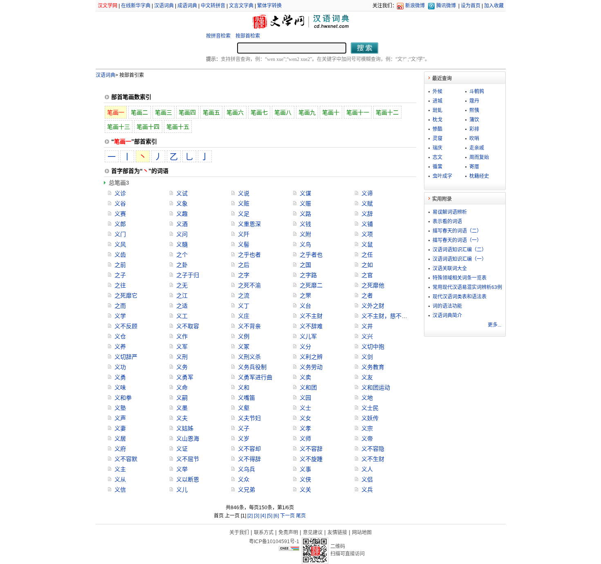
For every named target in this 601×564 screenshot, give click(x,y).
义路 (305, 213)
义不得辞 (249, 459)
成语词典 (187, 6)
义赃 (243, 203)
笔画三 (163, 112)
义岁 (243, 438)
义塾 (120, 408)
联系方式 (264, 532)
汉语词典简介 (447, 315)
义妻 (120, 428)
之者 (367, 295)
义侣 (367, 479)
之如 (367, 265)
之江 (182, 295)
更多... (494, 325)
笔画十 (330, 112)
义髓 (182, 244)
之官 (367, 275)
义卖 (305, 377)
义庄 (243, 316)
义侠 (305, 479)
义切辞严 (125, 357)
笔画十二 (387, 112)
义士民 (370, 408)
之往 (120, 285)
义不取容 (187, 326)
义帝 (367, 438)
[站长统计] (289, 549)
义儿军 (308, 336)
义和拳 (123, 397)
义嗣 (182, 397)
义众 (243, 479)
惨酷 (437, 129)
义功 (120, 367)
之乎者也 (311, 254)
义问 (182, 234)
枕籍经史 (479, 176)
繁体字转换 (269, 6)
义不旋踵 (311, 459)
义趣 (182, 213)
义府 (120, 448)
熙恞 (474, 110)
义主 (120, 469)
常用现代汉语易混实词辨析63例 (467, 287)
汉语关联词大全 (450, 268)
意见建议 (313, 532)
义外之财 (372, 305)
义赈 (305, 203)
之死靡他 (372, 285)
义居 (120, 438)
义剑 (367, 357)
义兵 (367, 489)
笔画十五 (177, 126)
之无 (182, 285)
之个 (182, 254)
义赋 (367, 203)
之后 (243, 265)
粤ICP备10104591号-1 (274, 541)
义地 (367, 397)
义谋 (305, 193)
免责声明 (288, 532)
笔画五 (211, 112)
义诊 (120, 193)
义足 (243, 213)
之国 (305, 265)
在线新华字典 (135, 6)
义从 (120, 479)
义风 (120, 244)
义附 (305, 234)
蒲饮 (474, 120)
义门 (120, 234)
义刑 (182, 357)
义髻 (243, 244)
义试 (182, 193)
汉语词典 (164, 6)
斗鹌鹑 (476, 91)
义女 (305, 418)
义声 (120, 418)
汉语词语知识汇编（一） (460, 259)
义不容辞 (311, 448)
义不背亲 (249, 326)
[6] (276, 516)
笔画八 (283, 112)
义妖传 (370, 418)
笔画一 (115, 112)
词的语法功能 (447, 306)
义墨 (182, 408)
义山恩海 (187, 438)
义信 (120, 489)
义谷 (120, 203)
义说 (243, 193)
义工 (182, 316)
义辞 (367, 213)
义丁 (243, 305)
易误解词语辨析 (450, 212)
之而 (120, 305)
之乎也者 (249, 254)
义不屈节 (187, 459)
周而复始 (479, 157)
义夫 (182, 418)
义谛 (367, 193)
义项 (367, 234)
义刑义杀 (249, 357)
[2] (250, 516)
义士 (305, 408)
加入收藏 (494, 6)
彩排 (474, 129)
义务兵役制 (252, 367)
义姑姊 (184, 428)
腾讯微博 (446, 6)
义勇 (120, 377)
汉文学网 (107, 6)
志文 (437, 157)
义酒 (182, 224)
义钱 (305, 224)
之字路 (308, 275)
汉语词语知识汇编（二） (460, 250)
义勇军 (184, 377)
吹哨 (474, 138)
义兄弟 (246, 489)
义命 (182, 387)
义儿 (182, 489)
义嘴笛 (246, 397)
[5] (269, 516)
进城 (437, 101)
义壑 (243, 408)
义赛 (120, 213)
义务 (182, 367)
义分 (305, 346)
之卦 (182, 265)
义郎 (120, 224)
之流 (243, 295)
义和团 (308, 387)
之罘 (305, 295)
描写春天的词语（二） (457, 231)
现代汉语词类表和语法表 (460, 297)
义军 (182, 346)
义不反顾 (125, 326)
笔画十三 (118, 126)
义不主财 (311, 316)
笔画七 (259, 112)
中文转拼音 (213, 6)
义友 (367, 377)
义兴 (367, 336)
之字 (243, 275)
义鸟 (305, 244)
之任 (367, 254)
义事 (305, 469)
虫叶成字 (442, 176)
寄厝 (474, 167)
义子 (243, 428)
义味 (120, 387)
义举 (182, 469)
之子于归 (187, 275)
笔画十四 (148, 126)
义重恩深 (249, 224)
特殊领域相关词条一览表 (460, 278)
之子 (120, 275)
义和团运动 (375, 387)
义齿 (120, 254)
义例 (243, 336)
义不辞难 (311, 326)
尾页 (301, 516)
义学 (120, 316)
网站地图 (362, 532)
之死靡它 (125, 295)
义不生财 (372, 459)
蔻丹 (474, 101)
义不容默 (125, 459)
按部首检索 (247, 36)
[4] (263, 516)
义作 (182, 336)
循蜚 (437, 167)
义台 (305, 305)
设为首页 (470, 6)
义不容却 (249, 448)
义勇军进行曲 (255, 377)
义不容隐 (372, 448)
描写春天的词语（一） (457, 240)
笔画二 (139, 112)
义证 (182, 448)
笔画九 (307, 112)
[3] (256, 516)
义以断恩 (187, 479)
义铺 (367, 224)
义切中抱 (372, 346)
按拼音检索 (218, 36)
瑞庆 (437, 148)
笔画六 (235, 112)
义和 (243, 387)
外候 (437, 91)
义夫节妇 (249, 418)
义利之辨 (311, 357)
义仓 (120, 336)
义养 (120, 346)
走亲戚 (476, 148)
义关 (305, 489)
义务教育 (372, 367)
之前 (120, 265)
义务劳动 (311, 367)
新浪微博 (415, 6)
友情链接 (337, 532)
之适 (182, 305)
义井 (367, 326)
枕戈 (437, 120)
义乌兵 (246, 469)
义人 (367, 469)
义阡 (243, 234)
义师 (305, 438)
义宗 (367, 428)
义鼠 (367, 244)
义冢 (243, 346)
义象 (182, 203)
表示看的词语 (447, 221)
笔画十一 (357, 112)
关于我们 (239, 532)
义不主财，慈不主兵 (387, 316)
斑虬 (437, 110)
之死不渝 (249, 285)
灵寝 (437, 138)
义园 (305, 397)
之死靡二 (311, 285)
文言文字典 (241, 6)
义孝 (305, 428)
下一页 (287, 516)
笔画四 (187, 112)
